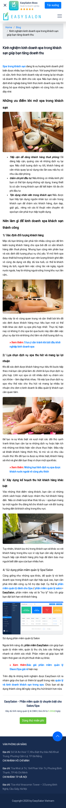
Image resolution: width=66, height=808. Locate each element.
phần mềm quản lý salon (48, 588)
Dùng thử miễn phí (33, 720)
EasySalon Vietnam (43, 800)
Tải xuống (53, 5)
